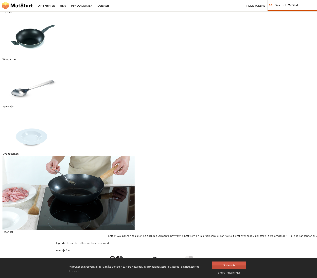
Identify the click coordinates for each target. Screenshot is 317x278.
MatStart (17, 6)
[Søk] (271, 5)
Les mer (74, 271)
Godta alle (229, 265)
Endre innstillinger (229, 272)
